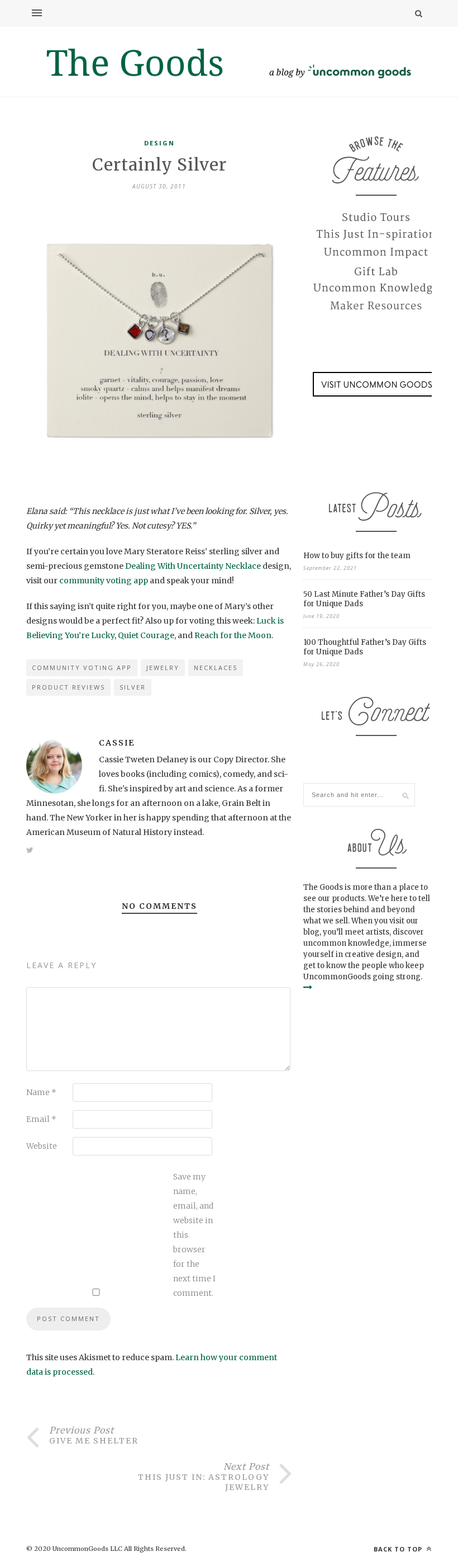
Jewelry (162, 667)
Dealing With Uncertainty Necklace (193, 566)
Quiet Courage (146, 635)
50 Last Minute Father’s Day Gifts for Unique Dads (364, 599)
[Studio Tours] (376, 217)
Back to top (399, 1549)
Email (41, 1119)
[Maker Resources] (376, 306)
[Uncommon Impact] (376, 253)
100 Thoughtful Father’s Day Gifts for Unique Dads (364, 647)
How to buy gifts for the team (357, 555)
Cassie (117, 743)
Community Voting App (82, 667)
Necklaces (215, 667)
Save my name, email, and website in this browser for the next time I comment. (194, 1235)
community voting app (103, 581)
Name (41, 1092)
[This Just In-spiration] (376, 235)
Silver (133, 687)
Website (41, 1146)
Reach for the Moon (232, 635)
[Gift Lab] (376, 271)
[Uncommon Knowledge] (376, 289)
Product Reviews (68, 687)
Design (159, 143)
